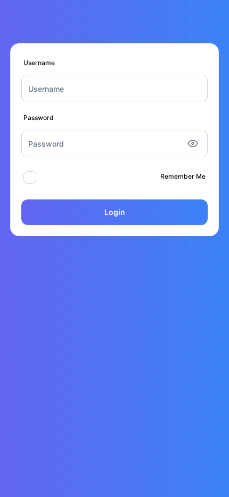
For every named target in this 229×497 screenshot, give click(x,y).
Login (114, 212)
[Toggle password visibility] (192, 143)
